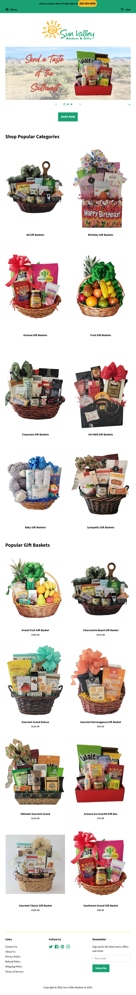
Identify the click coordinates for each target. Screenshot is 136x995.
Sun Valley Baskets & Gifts (77, 987)
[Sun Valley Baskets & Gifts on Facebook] (57, 947)
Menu (13, 9)
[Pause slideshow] (129, 104)
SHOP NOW (68, 117)
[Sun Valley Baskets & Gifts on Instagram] (68, 947)
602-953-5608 (87, 3)
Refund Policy (13, 961)
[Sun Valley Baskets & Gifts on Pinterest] (62, 947)
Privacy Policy (13, 956)
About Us (10, 951)
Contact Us (11, 946)
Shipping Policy (13, 966)
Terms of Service (14, 971)
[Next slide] (80, 104)
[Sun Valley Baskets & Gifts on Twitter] (51, 947)
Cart (128, 10)
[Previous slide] (56, 104)
